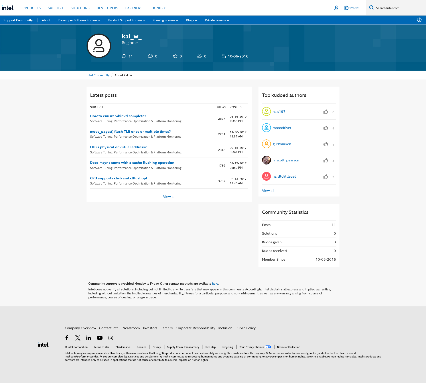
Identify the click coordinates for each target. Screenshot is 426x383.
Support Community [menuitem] (18, 20)
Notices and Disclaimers (144, 356)
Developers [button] (107, 7)
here (215, 283)
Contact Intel (109, 327)
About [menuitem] (46, 20)
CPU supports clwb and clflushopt (118, 178)
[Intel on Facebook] (67, 338)
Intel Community (98, 75)
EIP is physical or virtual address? (118, 147)
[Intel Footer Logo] (43, 344)
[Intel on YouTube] (100, 338)
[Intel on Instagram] (110, 338)
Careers (166, 327)
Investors (150, 327)
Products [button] (32, 7)
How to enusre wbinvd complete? (118, 115)
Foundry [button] (158, 7)
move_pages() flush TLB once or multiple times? (130, 131)
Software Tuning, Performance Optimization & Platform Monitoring (135, 120)
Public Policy (245, 327)
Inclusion (225, 327)
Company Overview (80, 327)
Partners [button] (133, 7)
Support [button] (56, 7)
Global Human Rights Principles (337, 356)
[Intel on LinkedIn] (89, 338)
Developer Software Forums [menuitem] (77, 20)
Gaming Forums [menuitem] (164, 20)
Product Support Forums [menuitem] (125, 20)
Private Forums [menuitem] (215, 20)
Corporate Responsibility (195, 327)
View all (169, 196)
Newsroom (131, 327)
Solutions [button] (80, 7)
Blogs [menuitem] (190, 20)
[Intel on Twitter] (78, 338)
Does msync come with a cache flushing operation (132, 162)
